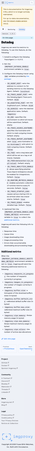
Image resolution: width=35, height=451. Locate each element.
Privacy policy (6, 415)
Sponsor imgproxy (8, 368)
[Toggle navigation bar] (2, 2)
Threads (4, 389)
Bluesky (4, 384)
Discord (4, 381)
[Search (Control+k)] (32, 2)
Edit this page (9, 339)
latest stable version (18, 21)
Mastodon (5, 386)
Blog (3, 405)
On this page (8, 38)
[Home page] (3, 29)
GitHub (4, 363)
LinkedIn (4, 392)
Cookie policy (6, 418)
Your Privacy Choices (9, 420)
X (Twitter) (5, 378)
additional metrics (11, 220)
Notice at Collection (9, 423)
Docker (4, 365)
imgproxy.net (6, 402)
